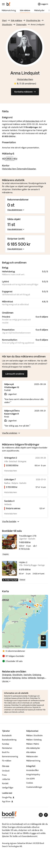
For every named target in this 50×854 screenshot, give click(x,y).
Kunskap (5, 744)
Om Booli (5, 771)
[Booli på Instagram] (41, 815)
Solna (24, 677)
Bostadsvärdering (9, 740)
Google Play (7, 797)
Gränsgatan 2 (10, 457)
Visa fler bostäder (9, 521)
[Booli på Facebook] (46, 815)
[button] (35, 605)
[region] (25, 621)
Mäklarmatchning (9, 10)
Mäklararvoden (32, 756)
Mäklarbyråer (39, 10)
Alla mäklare (31, 752)
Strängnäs (6, 674)
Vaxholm (27, 674)
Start (4, 20)
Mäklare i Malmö (32, 744)
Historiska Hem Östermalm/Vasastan (19, 168)
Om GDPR (30, 779)
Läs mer (5, 681)
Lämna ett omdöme (14, 374)
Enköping (37, 674)
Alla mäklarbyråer (33, 748)
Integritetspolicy (33, 774)
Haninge (40, 677)
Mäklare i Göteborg (34, 740)
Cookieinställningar (34, 787)
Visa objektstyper (14, 210)
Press (4, 775)
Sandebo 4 (9, 501)
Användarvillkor (32, 770)
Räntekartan (7, 748)
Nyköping (16, 677)
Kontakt (5, 783)
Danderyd (6, 677)
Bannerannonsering (10, 756)
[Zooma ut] (43, 643)
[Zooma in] (43, 637)
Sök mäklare (25, 10)
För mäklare (6, 761)
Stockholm (7, 24)
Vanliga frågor (7, 787)
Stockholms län (33, 20)
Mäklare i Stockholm (34, 735)
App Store (6, 801)
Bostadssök (7, 735)
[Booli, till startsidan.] (8, 4)
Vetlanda (32, 677)
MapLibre (18, 646)
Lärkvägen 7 (10, 479)
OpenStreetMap (9, 646)
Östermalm (21, 24)
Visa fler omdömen (9, 433)
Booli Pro (5, 752)
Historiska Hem (25, 79)
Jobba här (6, 779)
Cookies (29, 783)
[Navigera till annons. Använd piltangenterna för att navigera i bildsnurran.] (9, 541)
